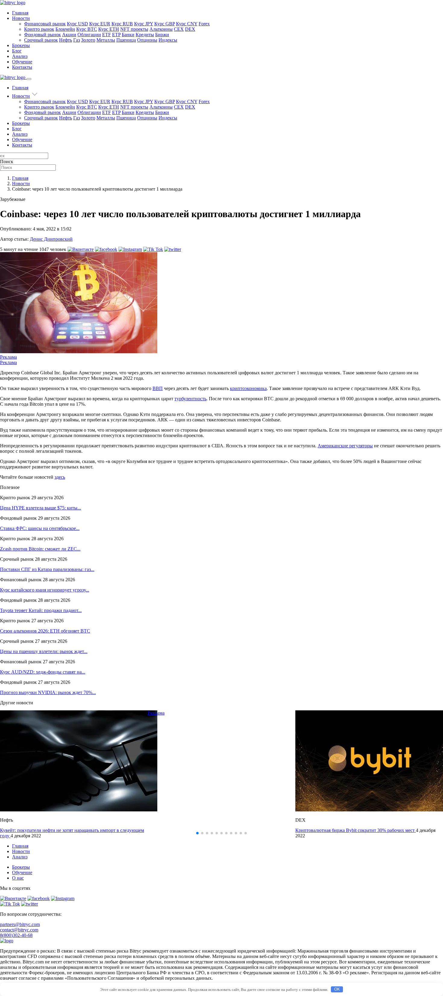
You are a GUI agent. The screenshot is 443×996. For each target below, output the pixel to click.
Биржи (162, 34)
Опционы (147, 40)
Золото (88, 40)
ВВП (157, 388)
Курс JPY (143, 23)
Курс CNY (186, 23)
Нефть (65, 40)
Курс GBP (164, 23)
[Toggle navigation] (29, 79)
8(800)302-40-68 (16, 935)
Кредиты (145, 34)
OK (337, 989)
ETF (106, 34)
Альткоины (161, 29)
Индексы (168, 40)
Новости (21, 18)
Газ (76, 40)
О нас (18, 877)
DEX (190, 29)
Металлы (105, 40)
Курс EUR (99, 23)
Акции (69, 34)
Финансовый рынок (45, 23)
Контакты (22, 67)
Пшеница (126, 40)
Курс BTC (86, 29)
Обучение (22, 61)
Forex (204, 23)
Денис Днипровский (51, 239)
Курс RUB (122, 23)
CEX (179, 29)
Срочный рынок (41, 40)
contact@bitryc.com (19, 929)
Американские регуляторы (345, 445)
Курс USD (77, 23)
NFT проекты (134, 29)
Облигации (89, 34)
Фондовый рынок (42, 34)
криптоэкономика (248, 388)
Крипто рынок (39, 29)
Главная (20, 12)
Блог (17, 50)
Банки (128, 34)
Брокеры (21, 45)
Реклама (8, 357)
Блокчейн (65, 29)
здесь (60, 477)
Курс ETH (108, 29)
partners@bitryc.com (20, 924)
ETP (116, 34)
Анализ (19, 56)
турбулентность (190, 398)
